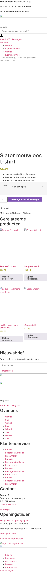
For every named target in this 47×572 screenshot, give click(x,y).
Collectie (11, 58)
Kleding (9, 555)
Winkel (8, 45)
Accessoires (11, 561)
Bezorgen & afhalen (14, 452)
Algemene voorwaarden (12, 538)
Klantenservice (12, 48)
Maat (5, 186)
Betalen (9, 449)
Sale (7, 420)
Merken (20, 58)
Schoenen (10, 558)
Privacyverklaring (8, 533)
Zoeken (3, 27)
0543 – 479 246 (8, 504)
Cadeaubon (11, 567)
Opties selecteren (7, 277)
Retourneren (11, 456)
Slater (27, 58)
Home (2, 58)
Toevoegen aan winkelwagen (25, 199)
